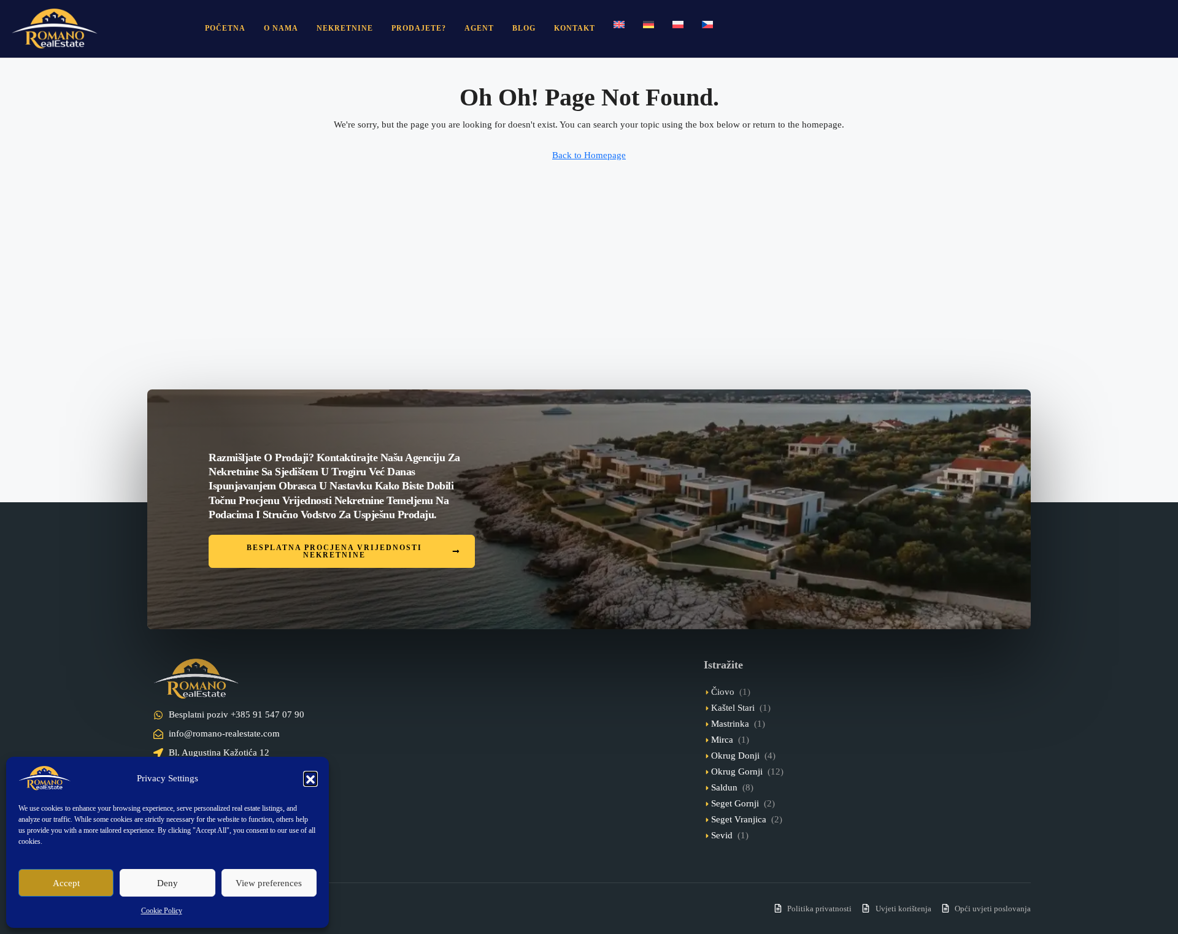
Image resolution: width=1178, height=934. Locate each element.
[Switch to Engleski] (619, 24)
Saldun (724, 787)
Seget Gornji (735, 803)
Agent (479, 28)
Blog (524, 28)
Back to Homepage (589, 155)
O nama (281, 28)
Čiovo (722, 692)
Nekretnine (345, 28)
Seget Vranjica (738, 819)
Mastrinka (730, 724)
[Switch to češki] (707, 24)
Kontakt (574, 28)
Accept (66, 883)
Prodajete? (418, 28)
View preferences (269, 883)
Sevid (722, 835)
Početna (225, 28)
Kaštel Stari (733, 708)
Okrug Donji (735, 755)
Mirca (722, 740)
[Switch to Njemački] (648, 24)
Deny (167, 883)
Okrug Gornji (737, 771)
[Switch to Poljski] (678, 24)
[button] (310, 778)
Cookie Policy (161, 910)
